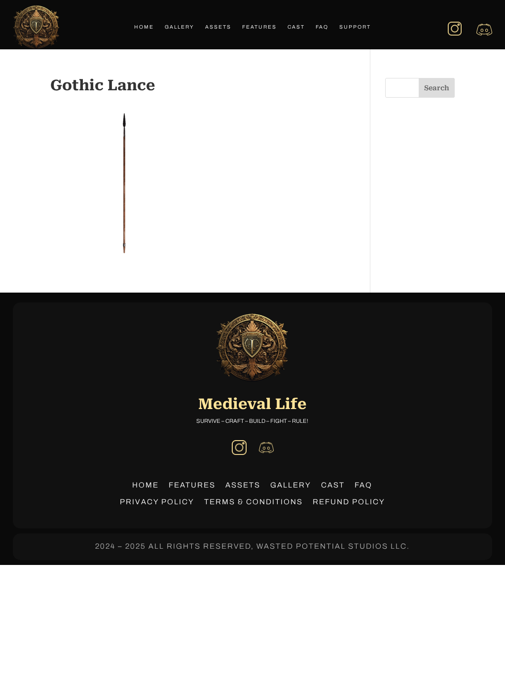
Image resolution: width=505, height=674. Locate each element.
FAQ (322, 27)
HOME (145, 485)
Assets (218, 27)
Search (436, 88)
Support (355, 27)
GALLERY (290, 485)
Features (259, 27)
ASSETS (242, 485)
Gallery (179, 27)
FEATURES (192, 485)
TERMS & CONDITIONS (253, 502)
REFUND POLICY (349, 502)
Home (144, 27)
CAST (333, 485)
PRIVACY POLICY (157, 502)
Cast (296, 27)
